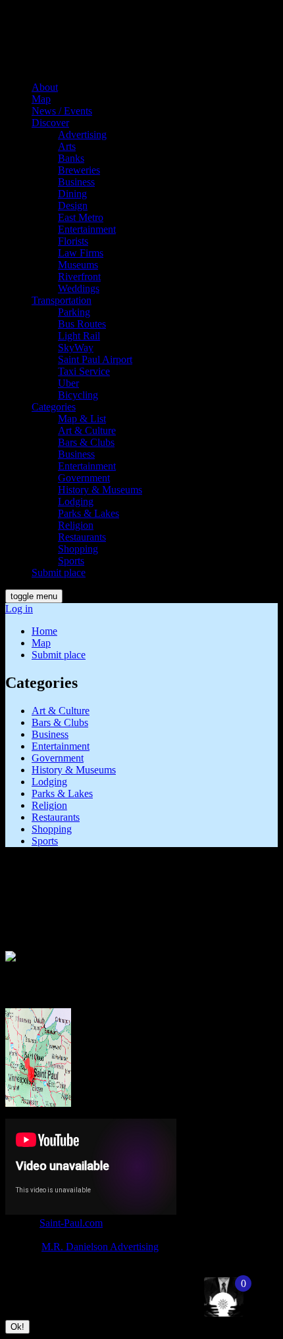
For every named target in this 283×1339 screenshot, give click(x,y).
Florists (73, 241)
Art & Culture (87, 430)
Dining (72, 193)
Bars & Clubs (86, 442)
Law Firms (80, 252)
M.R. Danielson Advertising (100, 1246)
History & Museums (100, 489)
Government (84, 477)
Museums (78, 264)
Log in (19, 608)
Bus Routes (82, 323)
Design (73, 205)
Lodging (75, 501)
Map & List (82, 418)
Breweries (79, 170)
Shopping (78, 548)
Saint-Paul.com (71, 1223)
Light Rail (79, 335)
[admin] (210, 1290)
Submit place (59, 572)
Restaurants (82, 537)
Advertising (82, 134)
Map (41, 99)
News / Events (62, 110)
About (45, 87)
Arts (67, 146)
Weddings (78, 288)
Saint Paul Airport (95, 359)
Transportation (61, 300)
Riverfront (79, 276)
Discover (50, 122)
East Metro (80, 217)
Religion (75, 525)
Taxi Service (84, 371)
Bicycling (78, 395)
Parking (74, 312)
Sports (71, 560)
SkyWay (75, 347)
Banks (71, 158)
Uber (68, 383)
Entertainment (87, 229)
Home (44, 631)
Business (76, 181)
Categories (54, 406)
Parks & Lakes (88, 513)
